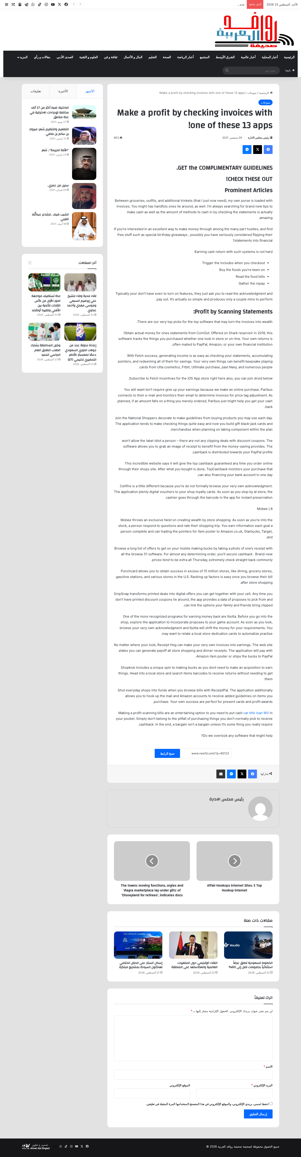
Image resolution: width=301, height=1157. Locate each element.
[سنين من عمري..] (84, 196)
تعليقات (35, 91)
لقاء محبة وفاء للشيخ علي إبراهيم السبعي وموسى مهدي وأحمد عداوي (81, 303)
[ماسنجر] (247, 149)
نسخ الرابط (167, 753)
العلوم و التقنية (88, 57)
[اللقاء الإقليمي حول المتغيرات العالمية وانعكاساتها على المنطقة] (193, 945)
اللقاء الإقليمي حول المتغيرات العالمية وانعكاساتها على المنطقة (194, 965)
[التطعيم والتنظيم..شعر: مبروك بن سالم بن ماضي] (84, 136)
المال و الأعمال (133, 57)
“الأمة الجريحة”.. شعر (55, 150)
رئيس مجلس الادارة (258, 137)
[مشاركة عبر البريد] (220, 774)
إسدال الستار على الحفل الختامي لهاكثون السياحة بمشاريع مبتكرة (140, 965)
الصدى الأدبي (65, 57)
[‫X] (257, 149)
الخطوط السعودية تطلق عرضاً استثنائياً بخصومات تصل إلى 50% (251, 965)
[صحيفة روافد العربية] (255, 30)
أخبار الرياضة (185, 57)
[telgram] (26, 4)
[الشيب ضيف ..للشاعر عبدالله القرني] (84, 226)
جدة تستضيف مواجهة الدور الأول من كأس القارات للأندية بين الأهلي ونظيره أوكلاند (195, 4)
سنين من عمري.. (58, 185)
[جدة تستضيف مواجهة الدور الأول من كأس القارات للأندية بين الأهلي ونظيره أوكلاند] (44, 282)
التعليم (153, 57)
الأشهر (89, 91)
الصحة (167, 57)
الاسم (268, 1066)
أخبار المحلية (270, 57)
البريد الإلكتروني (262, 1085)
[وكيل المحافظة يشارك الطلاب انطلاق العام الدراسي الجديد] (44, 332)
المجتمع (205, 57)
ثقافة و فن (110, 57)
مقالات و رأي (42, 57)
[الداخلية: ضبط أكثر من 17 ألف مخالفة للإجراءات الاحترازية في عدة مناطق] (84, 112)
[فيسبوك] (268, 149)
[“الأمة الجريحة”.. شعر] (84, 164)
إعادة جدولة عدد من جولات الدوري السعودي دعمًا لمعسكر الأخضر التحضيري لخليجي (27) (80, 352)
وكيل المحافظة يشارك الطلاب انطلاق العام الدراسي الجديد (45, 350)
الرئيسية (289, 57)
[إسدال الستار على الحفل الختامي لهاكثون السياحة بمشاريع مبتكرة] (138, 945)
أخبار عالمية (248, 57)
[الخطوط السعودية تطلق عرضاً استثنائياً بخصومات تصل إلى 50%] (248, 945)
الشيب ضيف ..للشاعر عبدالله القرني (50, 217)
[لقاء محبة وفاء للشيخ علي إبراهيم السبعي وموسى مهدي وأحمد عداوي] (80, 282)
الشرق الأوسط (225, 57)
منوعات (251, 92)
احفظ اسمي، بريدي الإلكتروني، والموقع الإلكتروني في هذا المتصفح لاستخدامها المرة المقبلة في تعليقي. (207, 1104)
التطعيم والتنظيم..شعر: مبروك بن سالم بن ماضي (49, 131)
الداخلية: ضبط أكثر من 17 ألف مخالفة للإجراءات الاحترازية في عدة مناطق (49, 112)
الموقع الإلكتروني (180, 1085)
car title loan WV (256, 713)
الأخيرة (63, 91)
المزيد (24, 57)
